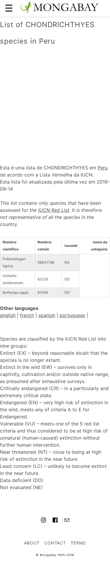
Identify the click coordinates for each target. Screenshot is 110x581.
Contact (55, 542)
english (8, 315)
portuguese (72, 315)
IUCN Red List (53, 210)
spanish (46, 315)
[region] (55, 99)
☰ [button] (9, 8)
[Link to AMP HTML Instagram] (43, 520)
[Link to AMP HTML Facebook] (55, 520)
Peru (103, 168)
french (27, 315)
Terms (78, 542)
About (32, 542)
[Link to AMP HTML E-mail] (67, 520)
